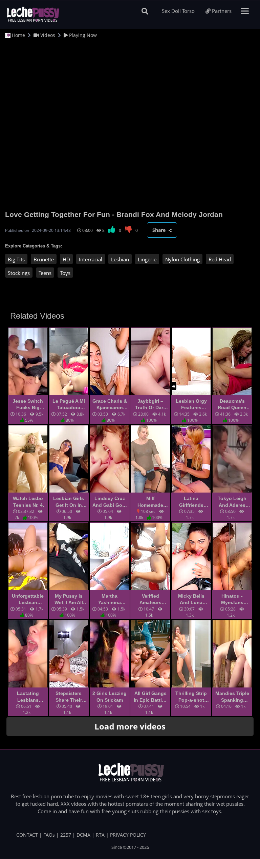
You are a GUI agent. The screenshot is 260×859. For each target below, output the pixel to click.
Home (17, 35)
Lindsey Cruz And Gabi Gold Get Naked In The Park (109, 502)
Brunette (44, 259)
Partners (221, 10)
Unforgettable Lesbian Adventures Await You (28, 599)
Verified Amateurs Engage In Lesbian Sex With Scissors (150, 599)
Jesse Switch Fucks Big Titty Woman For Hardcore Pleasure (28, 404)
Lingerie (147, 259)
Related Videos (37, 315)
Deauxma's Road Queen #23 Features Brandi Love (232, 404)
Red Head (220, 259)
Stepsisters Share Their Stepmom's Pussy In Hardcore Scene (69, 697)
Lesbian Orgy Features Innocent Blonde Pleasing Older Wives (191, 404)
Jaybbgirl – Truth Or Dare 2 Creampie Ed (150, 404)
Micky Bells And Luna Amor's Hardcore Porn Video (191, 599)
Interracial (90, 259)
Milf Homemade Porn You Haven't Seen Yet (150, 502)
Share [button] (159, 230)
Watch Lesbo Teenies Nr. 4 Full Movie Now (28, 502)
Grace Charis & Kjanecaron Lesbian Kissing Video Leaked (109, 404)
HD (66, 259)
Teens (45, 272)
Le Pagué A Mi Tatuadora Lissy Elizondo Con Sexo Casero (68, 404)
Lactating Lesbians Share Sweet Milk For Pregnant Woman (28, 697)
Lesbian (120, 259)
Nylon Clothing (182, 259)
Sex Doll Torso (178, 10)
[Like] (112, 230)
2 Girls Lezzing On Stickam (109, 697)
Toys (65, 272)
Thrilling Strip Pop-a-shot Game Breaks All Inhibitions (191, 697)
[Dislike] (129, 230)
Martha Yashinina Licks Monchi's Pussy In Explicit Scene (109, 599)
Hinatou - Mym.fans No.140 (232, 599)
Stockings (19, 272)
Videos (47, 35)
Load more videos (130, 726)
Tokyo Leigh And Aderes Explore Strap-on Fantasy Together (232, 502)
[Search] (145, 11)
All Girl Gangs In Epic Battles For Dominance (150, 697)
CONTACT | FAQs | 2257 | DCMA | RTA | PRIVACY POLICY (81, 835)
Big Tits (16, 259)
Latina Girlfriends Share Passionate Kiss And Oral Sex (191, 502)
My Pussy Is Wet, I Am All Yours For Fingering (69, 599)
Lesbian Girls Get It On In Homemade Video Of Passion (68, 502)
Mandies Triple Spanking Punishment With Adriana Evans (232, 697)
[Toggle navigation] (245, 11)
